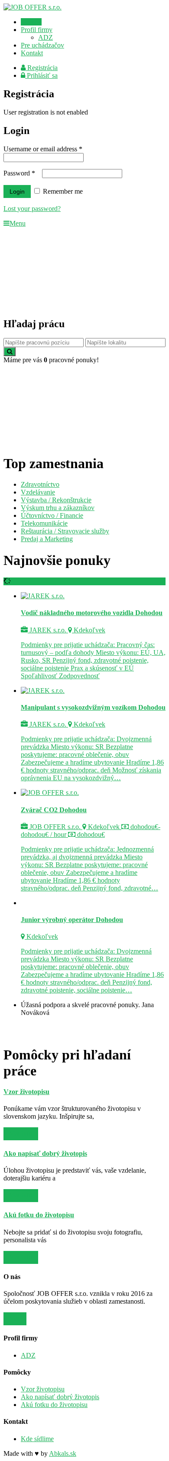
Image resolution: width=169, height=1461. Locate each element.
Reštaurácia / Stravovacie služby (65, 531)
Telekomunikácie (44, 523)
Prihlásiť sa (41, 75)
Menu (18, 223)
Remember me (62, 191)
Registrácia (42, 67)
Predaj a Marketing (47, 538)
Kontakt (32, 53)
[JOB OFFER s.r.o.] (32, 7)
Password (19, 173)
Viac (15, 1318)
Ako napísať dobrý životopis (60, 1396)
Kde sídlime (37, 1438)
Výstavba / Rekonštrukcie (56, 500)
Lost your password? (32, 208)
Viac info (21, 1133)
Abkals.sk (62, 1453)
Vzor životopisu (43, 1389)
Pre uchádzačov (42, 45)
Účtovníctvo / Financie (52, 515)
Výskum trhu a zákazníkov (57, 507)
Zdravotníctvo (40, 484)
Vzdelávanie (38, 492)
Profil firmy (36, 29)
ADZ (45, 37)
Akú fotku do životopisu (54, 1404)
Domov (31, 22)
